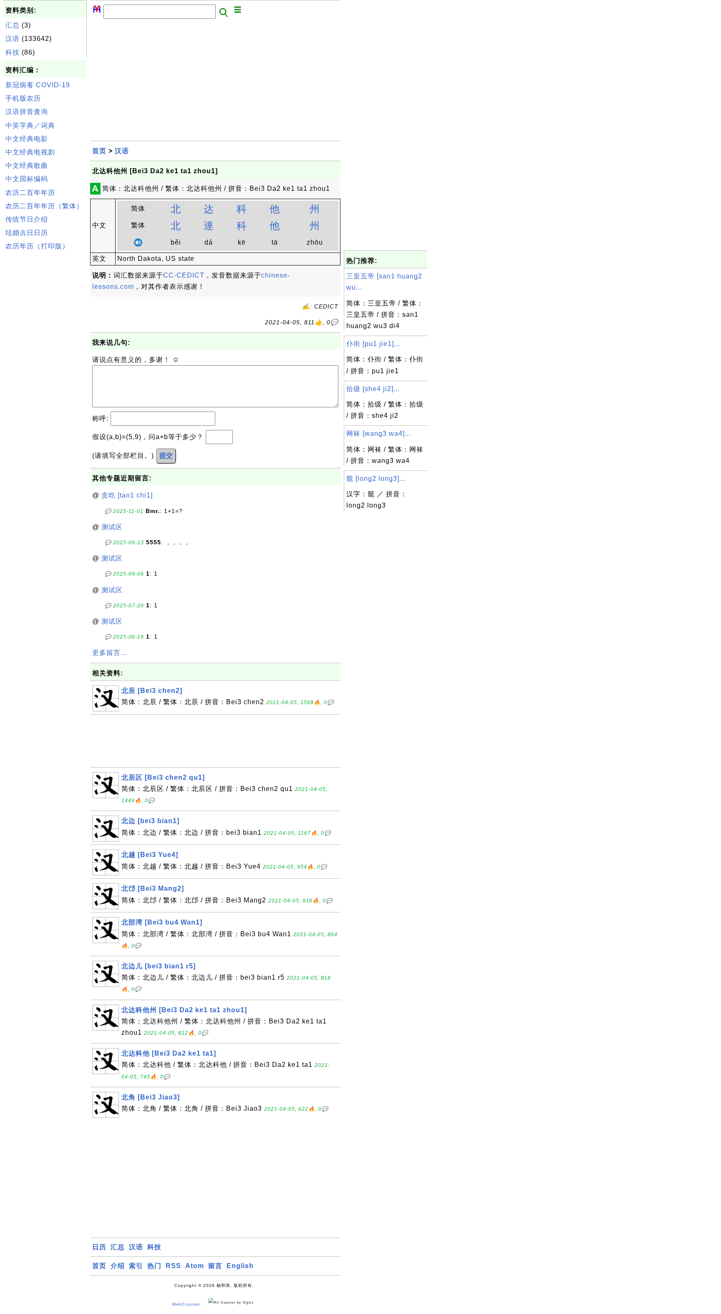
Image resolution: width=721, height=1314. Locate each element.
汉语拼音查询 (26, 111)
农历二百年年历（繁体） (44, 206)
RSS (173, 1265)
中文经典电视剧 (30, 152)
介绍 (118, 1265)
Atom (194, 1265)
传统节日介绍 (26, 219)
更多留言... (109, 652)
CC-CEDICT (183, 275)
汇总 (12, 25)
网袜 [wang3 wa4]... (378, 433)
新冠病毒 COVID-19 (37, 84)
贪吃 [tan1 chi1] (127, 495)
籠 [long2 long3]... (376, 478)
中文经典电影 (26, 138)
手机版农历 (23, 98)
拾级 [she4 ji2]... (373, 388)
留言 (215, 1265)
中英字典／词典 (30, 125)
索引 (136, 1265)
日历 (99, 1247)
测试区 (112, 527)
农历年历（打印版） (37, 246)
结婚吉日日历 (26, 232)
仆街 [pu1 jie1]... (373, 343)
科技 (12, 52)
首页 (99, 150)
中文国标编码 (26, 178)
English (240, 1265)
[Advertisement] (45, 379)
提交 (166, 455)
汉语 (12, 38)
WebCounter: (187, 1304)
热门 (154, 1265)
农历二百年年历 (30, 192)
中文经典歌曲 (26, 165)
